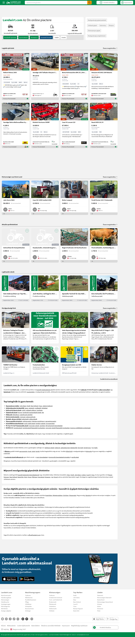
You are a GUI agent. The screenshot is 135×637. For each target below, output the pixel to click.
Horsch (56, 477)
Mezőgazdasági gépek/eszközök (97, 20)
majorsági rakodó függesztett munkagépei (58, 428)
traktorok (57, 448)
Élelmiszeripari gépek (94, 30)
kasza (26, 408)
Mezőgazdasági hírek (9, 308)
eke (43, 412)
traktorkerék (25, 419)
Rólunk (3, 626)
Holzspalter (28, 606)
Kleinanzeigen (5, 600)
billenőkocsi (15, 415)
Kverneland (41, 477)
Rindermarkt (52, 602)
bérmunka (89, 451)
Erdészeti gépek (92, 25)
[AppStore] (9, 579)
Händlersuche (5, 602)
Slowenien (100, 608)
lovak (29, 451)
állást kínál (69, 451)
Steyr (68, 475)
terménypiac (87, 448)
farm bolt (80, 448)
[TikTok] (14, 619)
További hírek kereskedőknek (109, 379)
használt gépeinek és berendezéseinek (28, 475)
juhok (33, 451)
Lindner (83, 475)
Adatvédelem (35, 626)
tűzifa (95, 448)
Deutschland (100, 600)
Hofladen (51, 611)
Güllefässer (28, 604)
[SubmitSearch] (89, 2)
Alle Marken (4, 608)
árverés (64, 37)
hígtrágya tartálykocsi (38, 421)
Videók (57, 37)
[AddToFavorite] (27, 55)
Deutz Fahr (21, 477)
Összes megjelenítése (109, 48)
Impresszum (66, 626)
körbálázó (44, 408)
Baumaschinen (29, 608)
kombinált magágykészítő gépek (32, 412)
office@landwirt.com (34, 535)
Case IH (88, 475)
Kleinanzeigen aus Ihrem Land (12, 177)
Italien (99, 606)
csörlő (23, 410)
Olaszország (72, 495)
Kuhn (25, 477)
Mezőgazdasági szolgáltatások (96, 36)
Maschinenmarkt (6, 595)
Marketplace (34, 37)
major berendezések (42, 457)
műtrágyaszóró (27, 421)
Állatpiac (111, 25)
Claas (40, 406)
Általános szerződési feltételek (50, 626)
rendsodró (31, 408)
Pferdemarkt (52, 604)
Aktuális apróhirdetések (10, 224)
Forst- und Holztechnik (55, 600)
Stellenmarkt (52, 608)
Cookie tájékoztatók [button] (23, 626)
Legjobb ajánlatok (8, 48)
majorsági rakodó (34, 426)
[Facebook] (10, 619)
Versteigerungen (5, 604)
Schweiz (99, 604)
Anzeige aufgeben (6, 611)
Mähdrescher (29, 597)
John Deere (23, 406)
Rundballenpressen (30, 600)
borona (20, 412)
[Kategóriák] (22, 619)
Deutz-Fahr (76, 611)
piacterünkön (30, 392)
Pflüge (27, 602)
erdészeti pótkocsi (31, 410)
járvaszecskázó (50, 423)
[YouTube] (2, 619)
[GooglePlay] (27, 579)
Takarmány (103, 25)
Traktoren (28, 595)
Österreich (100, 595)
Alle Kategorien (5, 606)
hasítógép (40, 410)
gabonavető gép (30, 417)
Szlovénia (88, 495)
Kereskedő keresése (46, 37)
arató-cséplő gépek (29, 423)
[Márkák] (26, 619)
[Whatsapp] (18, 619)
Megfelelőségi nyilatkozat (79, 626)
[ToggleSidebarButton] (4, 2)
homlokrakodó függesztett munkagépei (34, 428)
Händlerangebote (6, 597)
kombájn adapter (40, 423)
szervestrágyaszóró (50, 421)
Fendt (28, 406)
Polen (98, 611)
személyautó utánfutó (26, 415)
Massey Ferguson (78, 608)
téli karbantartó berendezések (54, 426)
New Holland (34, 406)
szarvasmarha (23, 451)
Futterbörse (52, 606)
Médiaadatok (11, 626)
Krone (29, 477)
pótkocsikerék (33, 419)
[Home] (13, 2)
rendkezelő (38, 408)
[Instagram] (6, 619)
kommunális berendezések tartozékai (59, 457)
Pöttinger (34, 477)
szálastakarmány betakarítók (69, 448)
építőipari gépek (49, 448)
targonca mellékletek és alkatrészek (80, 428)
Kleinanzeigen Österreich (104, 597)
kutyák (37, 451)
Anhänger (28, 611)
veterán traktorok (48, 406)
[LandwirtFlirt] (31, 619)
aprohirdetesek (23, 37)
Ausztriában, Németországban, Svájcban (57, 495)
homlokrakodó (18, 428)
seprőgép (42, 426)
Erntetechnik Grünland (55, 597)
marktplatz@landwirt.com (82, 634)
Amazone (47, 477)
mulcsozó (22, 417)
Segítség (6, 629)
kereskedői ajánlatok (10, 37)
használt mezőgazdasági (43, 390)
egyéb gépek (75, 457)
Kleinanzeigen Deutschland (105, 602)
